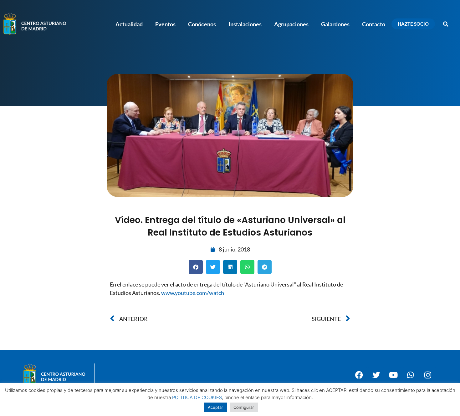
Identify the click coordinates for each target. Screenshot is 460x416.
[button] (446, 24)
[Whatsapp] (410, 375)
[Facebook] (359, 375)
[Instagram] (428, 375)
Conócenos (202, 24)
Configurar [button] (243, 407)
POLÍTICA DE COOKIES (197, 397)
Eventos (165, 24)
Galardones (335, 24)
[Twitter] (376, 375)
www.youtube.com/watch (192, 292)
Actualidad (129, 24)
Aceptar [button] (215, 407)
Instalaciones (245, 24)
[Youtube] (393, 375)
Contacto (373, 24)
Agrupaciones (291, 24)
